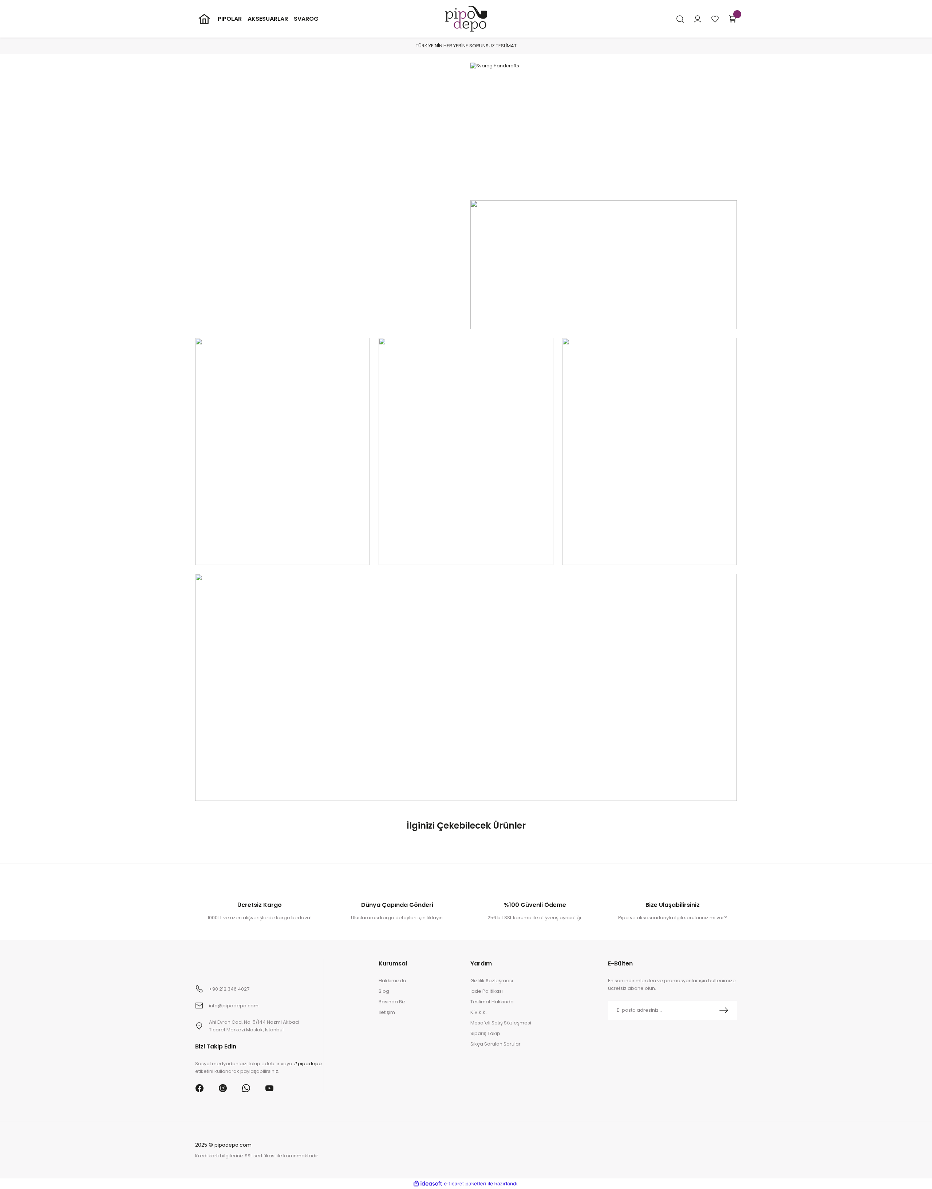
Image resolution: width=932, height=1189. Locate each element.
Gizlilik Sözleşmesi (491, 980)
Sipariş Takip (485, 1033)
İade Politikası (486, 991)
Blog (384, 991)
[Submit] (724, 1010)
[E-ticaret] (465, 1184)
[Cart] (732, 19)
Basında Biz (392, 1001)
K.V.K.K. (478, 1012)
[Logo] (466, 18)
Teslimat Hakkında (492, 1001)
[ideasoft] (427, 1183)
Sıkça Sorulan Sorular (495, 1043)
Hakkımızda (392, 980)
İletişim (387, 1012)
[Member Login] (697, 19)
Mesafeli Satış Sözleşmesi (500, 1022)
